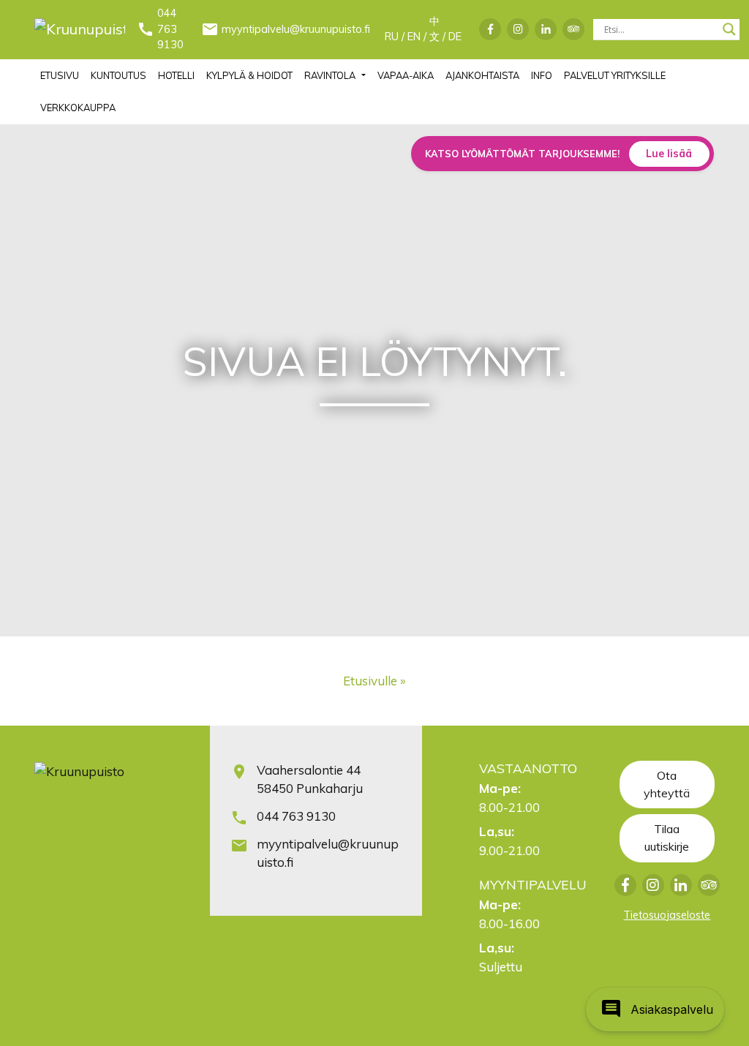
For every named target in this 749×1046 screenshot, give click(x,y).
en (414, 36)
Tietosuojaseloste (666, 915)
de (455, 36)
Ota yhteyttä (667, 784)
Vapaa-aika (405, 75)
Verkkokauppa (78, 107)
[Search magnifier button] (729, 29)
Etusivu (59, 75)
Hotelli (176, 75)
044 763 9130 (170, 29)
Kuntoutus (118, 75)
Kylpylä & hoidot (249, 75)
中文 (434, 29)
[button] (655, 1009)
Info (541, 75)
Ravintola (329, 75)
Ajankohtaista (482, 75)
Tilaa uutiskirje (666, 837)
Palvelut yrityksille (615, 75)
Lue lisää (669, 153)
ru (392, 36)
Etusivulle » (374, 680)
